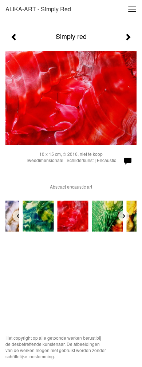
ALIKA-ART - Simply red (38, 9)
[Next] (123, 215)
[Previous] (18, 215)
